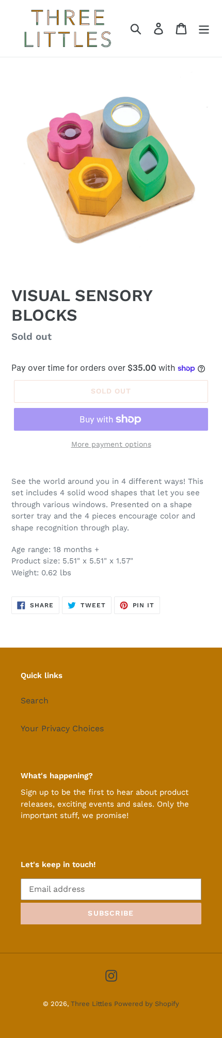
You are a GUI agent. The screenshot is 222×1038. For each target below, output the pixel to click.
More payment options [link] (111, 444)
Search (35, 700)
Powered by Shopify (146, 1004)
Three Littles (92, 1004)
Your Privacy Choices (62, 728)
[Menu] (204, 28)
